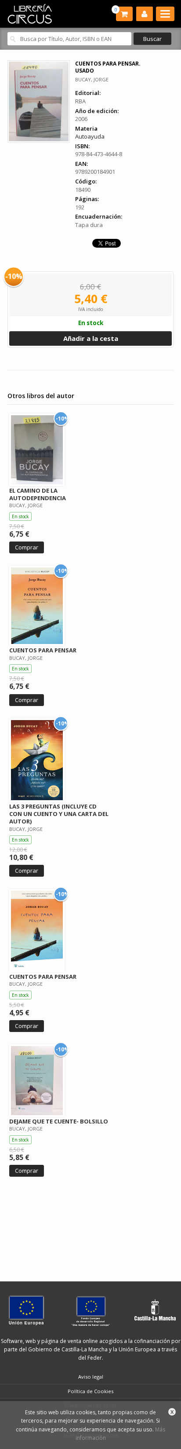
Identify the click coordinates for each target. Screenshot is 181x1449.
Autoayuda (90, 136)
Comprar (26, 547)
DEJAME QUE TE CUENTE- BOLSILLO (58, 1121)
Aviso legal (90, 1376)
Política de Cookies (90, 1391)
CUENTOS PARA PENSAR (42, 650)
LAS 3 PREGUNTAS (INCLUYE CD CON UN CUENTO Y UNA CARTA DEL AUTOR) (59, 813)
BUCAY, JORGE (92, 79)
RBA (80, 101)
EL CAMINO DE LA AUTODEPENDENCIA (37, 494)
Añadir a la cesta (90, 338)
